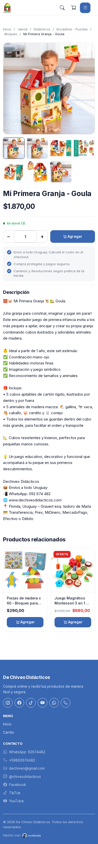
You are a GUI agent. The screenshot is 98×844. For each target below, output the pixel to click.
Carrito (8, 732)
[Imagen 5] (14, 171)
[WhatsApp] (54, 703)
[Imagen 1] (14, 148)
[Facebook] (19, 703)
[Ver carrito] (73, 8)
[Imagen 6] (37, 171)
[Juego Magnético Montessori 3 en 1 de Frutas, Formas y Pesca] (73, 570)
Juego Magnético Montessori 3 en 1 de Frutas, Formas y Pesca (72, 600)
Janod (22, 29)
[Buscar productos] (62, 8)
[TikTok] (31, 703)
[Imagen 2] (37, 148)
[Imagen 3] (61, 148)
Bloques (11, 34)
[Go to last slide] (11, 88)
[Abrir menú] (85, 8)
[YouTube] (42, 703)
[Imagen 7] (61, 171)
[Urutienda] (31, 835)
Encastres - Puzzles (72, 29)
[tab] (38, 129)
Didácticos (42, 29)
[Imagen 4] (84, 148)
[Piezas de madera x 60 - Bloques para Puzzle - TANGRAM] (25, 570)
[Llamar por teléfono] (65, 703)
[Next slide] (87, 88)
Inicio (7, 29)
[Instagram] (8, 703)
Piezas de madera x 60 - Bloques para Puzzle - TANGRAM (23, 600)
